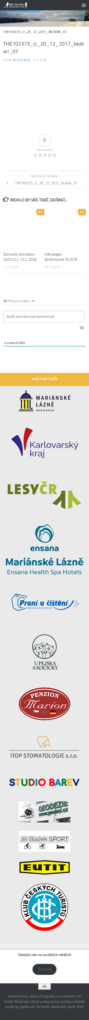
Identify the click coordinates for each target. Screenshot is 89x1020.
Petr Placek (21, 60)
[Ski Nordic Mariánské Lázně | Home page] (20, 5)
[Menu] (84, 5)
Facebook (45, 969)
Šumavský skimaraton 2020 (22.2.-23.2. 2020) (19, 257)
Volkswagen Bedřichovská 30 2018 (60, 257)
